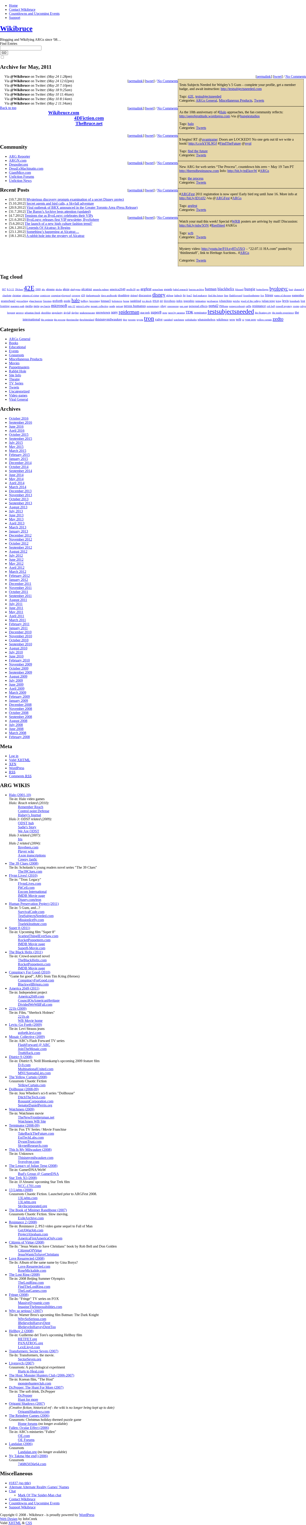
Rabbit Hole (17, 371)
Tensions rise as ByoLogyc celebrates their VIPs (59, 215)
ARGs (264, 171)
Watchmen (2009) (21, 1109)
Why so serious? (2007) (26, 1311)
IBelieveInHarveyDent (34, 1323)
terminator (200, 312)
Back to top (8, 108)
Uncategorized (19, 391)
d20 (83, 295)
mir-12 (71, 306)
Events (14, 351)
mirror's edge (83, 306)
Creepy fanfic (27, 859)
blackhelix (226, 289)
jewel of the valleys (251, 301)
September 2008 (20, 717)
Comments (20, 776)
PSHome (223, 306)
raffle (248, 306)
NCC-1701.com (29, 1186)
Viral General (18, 399)
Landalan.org (27, 1452)
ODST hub (26, 823)
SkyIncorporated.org (32, 1206)
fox (262, 295)
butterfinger (262, 289)
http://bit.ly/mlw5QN (194, 225)
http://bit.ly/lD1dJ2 (192, 198)
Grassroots (16, 355)
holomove (117, 301)
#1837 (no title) (20, 1483)
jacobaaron (212, 301)
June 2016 (16, 426)
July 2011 (16, 604)
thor (125, 319)
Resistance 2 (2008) (23, 1222)
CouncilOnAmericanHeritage (39, 1000)
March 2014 (17, 487)
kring (278, 301)
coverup (76, 295)
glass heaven (35, 301)
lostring (5, 306)
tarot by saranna (176, 312)
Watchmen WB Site (32, 1121)
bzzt (291, 289)
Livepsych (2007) (21, 1363)
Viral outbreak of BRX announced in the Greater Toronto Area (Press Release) (82, 207)
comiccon (45, 295)
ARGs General (206, 100)
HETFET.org (27, 1339)
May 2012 (16, 563)
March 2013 (17, 527)
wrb (190, 233)
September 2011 (20, 596)
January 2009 (18, 700)
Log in (13, 756)
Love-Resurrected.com (34, 1266)
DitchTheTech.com (31, 1097)
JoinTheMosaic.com (32, 1049)
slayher (75, 312)
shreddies (46, 312)
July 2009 (16, 680)
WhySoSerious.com (32, 1319)
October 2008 (18, 713)
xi (243, 319)
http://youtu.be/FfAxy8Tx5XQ (223, 249)
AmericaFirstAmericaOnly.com (40, 1238)
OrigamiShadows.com (34, 1411)
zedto (278, 319)
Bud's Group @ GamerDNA (38, 1174)
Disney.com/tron (29, 900)
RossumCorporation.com (35, 1101)
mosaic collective (99, 306)
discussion (145, 295)
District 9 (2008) (20, 1057)
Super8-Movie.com (31, 948)
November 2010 (20, 636)
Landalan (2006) (20, 1444)
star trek (145, 312)
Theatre (14, 379)
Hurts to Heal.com (31, 1371)
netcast (119, 306)
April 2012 (16, 567)
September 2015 (20, 438)
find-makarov (200, 295)
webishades (191, 319)
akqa (66, 289)
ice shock (147, 301)
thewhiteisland (87, 319)
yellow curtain (264, 319)
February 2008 (19, 737)
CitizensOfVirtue (30, 1250)
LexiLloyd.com (29, 1347)
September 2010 (20, 644)
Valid (19, 760)
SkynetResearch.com (33, 1145)
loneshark (295, 301)
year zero (250, 319)
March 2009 (17, 692)
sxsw (164, 312)
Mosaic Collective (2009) (27, 1037)
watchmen (179, 319)
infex (179, 301)
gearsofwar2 (8, 301)
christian (16, 295)
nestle (112, 306)
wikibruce (222, 319)
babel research (180, 289)
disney (158, 294)
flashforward (235, 295)
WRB (236, 221)
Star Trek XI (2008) (23, 1178)
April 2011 (16, 616)
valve (159, 319)
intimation (200, 301)
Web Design (8, 1519)
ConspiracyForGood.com (36, 980)
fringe (269, 295)
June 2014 (16, 475)
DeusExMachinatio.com (26, 168)
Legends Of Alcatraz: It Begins (48, 228)
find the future (198, 151)
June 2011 (16, 608)
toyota (140, 319)
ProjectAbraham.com (33, 1234)
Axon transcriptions (32, 855)
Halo (222, 112)
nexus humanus (135, 306)
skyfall (67, 312)
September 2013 (20, 503)
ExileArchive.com (31, 1218)
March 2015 (17, 451)
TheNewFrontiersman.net (36, 1117)
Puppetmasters (19, 367)
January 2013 (18, 531)
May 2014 (16, 479)
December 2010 (20, 632)
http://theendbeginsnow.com (199, 171)
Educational (17, 347)
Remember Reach (30, 807)
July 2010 (16, 652)
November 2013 (20, 495)
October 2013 (18, 499)
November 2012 (20, 539)
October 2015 (18, 434)
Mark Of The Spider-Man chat (39, 1495)
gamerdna (298, 295)
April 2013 (16, 523)
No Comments (295, 76)
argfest (192, 206)
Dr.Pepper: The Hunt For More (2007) (36, 1387)
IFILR (156, 301)
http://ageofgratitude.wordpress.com (204, 116)
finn (226, 295)
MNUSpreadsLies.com (34, 1073)
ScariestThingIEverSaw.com (38, 936)
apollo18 (131, 289)
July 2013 (16, 511)
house (126, 301)
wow (232, 319)
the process (195, 178)
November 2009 (20, 664)
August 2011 (18, 600)
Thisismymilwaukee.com (35, 1158)
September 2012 (20, 547)
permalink (264, 76)
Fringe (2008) (18, 1295)
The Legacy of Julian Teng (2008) (33, 1166)
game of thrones (282, 295)
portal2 (213, 306)
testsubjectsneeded (208, 96)
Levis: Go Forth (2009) (25, 1025)
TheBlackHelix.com (32, 960)
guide (67, 301)
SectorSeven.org (29, 1359)
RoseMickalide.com (32, 1270)
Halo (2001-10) (20, 795)
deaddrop (123, 295)
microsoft (59, 305)
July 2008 (16, 725)
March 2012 (17, 571)
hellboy (84, 301)
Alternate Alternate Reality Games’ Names (39, 1487)
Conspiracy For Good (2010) (29, 972)
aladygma (75, 289)
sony (114, 312)
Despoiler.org (18, 164)
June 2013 (16, 515)
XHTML (14, 1523)
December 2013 (20, 491)
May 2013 (16, 519)
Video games (18, 395)
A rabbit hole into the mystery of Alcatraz (55, 236)
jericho (236, 301)
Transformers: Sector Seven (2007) (33, 1351)
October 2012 (18, 543)
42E (191, 96)
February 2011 (19, 624)
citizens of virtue (30, 295)
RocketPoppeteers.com (34, 940)
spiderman (129, 312)
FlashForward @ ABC (34, 1045)
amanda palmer (101, 289)
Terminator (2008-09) (24, 1125)
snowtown (103, 312)
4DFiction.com (89, 117)
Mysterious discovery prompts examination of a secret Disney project (75, 199)
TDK (189, 312)
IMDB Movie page (31, 896)
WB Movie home (30, 1020)
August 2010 (18, 648)
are (138, 289)
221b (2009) (17, 1008)
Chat (12, 1491)
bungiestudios (250, 116)
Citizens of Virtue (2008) (26, 1242)
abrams (50, 289)
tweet (278, 76)
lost (303, 301)
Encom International (32, 892)
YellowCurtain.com (31, 1085)
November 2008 (20, 709)
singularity (57, 312)
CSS (29, 1523)
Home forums (27, 1424)
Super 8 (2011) (19, 928)
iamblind (135, 301)
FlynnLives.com (29, 883)
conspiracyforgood (61, 295)
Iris (20, 839)
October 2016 (18, 418)
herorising (94, 301)
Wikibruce (16, 28)
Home (13, 5)
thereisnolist (72, 319)
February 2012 (19, 576)
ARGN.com (17, 160)
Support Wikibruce (22, 1507)
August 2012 (18, 551)
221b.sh (23, 1016)
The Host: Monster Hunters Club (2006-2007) (41, 1375)
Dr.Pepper (25, 1395)
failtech (178, 295)
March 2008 (17, 733)
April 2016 (16, 430)
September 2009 (20, 672)
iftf (161, 301)
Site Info (15, 375)
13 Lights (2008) (21, 1190)
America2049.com (31, 996)
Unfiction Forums (21, 176)
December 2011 (20, 584)
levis (285, 301)
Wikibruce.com (63, 112)
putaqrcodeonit (237, 306)
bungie (249, 289)
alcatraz (86, 289)
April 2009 (16, 688)
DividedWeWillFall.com (35, 1004)
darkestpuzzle (93, 295)
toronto (132, 319)
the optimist (47, 319)
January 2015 (18, 459)
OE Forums (26, 1440)
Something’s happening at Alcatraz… (52, 232)
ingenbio (188, 301)
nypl (248, 143)
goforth (57, 301)
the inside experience (283, 312)
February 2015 (19, 455)
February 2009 (19, 696)
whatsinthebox (206, 319)
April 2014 (16, 483)
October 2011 (18, 592)
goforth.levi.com (29, 1033)
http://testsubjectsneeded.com (241, 89)
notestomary (153, 306)
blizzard (239, 289)
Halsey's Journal (29, 815)
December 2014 (20, 463)
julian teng (268, 301)
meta (36, 306)
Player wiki (26, 851)
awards (168, 289)
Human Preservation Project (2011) (34, 904)
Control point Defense (33, 811)
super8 (156, 312)
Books (13, 343)
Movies (14, 363)
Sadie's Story (27, 827)
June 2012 (16, 559)
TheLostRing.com (31, 1282)
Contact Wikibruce (22, 9)
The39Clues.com (30, 871)
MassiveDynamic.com (34, 1303)
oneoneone (173, 306)
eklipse (169, 295)
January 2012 (18, 580)
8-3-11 (10, 289)
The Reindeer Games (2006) (29, 1416)
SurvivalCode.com (31, 912)
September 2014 (20, 471)
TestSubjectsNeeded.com (36, 916)
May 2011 (16, 612)
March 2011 (17, 620)
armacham (157, 289)
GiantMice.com (20, 172)
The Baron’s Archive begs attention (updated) (58, 211)
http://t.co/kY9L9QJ (202, 143)
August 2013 (18, 507)
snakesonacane (87, 312)
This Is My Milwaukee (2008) (30, 1149)
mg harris (45, 306)
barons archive (196, 289)
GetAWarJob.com (30, 1230)
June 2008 (16, 729)
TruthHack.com (29, 1053)
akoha (59, 289)
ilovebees (169, 301)
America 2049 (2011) (24, 988)
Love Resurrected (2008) (26, 1258)
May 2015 (16, 447)
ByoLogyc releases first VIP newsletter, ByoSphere (62, 219)
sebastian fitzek (32, 312)
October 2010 (18, 640)
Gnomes (47, 301)
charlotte (6, 295)
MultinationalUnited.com (35, 1069)
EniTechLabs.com (31, 1137)
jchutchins (225, 301)
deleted (134, 295)
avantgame (209, 139)
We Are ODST (28, 831)
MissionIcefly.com (31, 920)
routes (296, 306)
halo (191, 124)
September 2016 (20, 422)
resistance (259, 306)
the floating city (263, 312)
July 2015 (16, 443)
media (29, 306)
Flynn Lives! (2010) (23, 875)
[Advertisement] (182, 11)
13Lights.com (27, 1198)
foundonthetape (251, 295)
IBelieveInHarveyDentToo (37, 1327)
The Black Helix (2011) (26, 952)
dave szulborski (109, 295)
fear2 (189, 295)
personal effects (198, 306)
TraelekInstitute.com (32, 924)
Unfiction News (20, 181)
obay (163, 306)
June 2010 (16, 656)
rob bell (271, 306)
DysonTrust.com (29, 1141)
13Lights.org (27, 1202)
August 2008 (18, 721)
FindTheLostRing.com (34, 1287)
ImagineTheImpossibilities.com (40, 1307)
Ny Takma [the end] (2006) (28, 1456)
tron (149, 318)
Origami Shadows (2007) (27, 1403)
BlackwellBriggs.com (33, 984)
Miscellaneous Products (235, 100)
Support (14, 17)
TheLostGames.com (32, 1291)
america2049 (117, 289)
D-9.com (24, 1065)
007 (4, 289)
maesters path (17, 306)
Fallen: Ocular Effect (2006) (29, 1428)
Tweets (259, 100)
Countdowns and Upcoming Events (34, 13)
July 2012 (16, 555)
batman (211, 289)
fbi (184, 295)
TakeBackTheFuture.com (36, 1133)
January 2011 (18, 628)
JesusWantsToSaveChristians (38, 1254)
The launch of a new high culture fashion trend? (58, 224)
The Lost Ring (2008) (24, 1274)
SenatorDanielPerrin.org (35, 1105)
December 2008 (20, 705)
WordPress (16, 768)
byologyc (278, 288)
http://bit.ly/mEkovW (242, 171)
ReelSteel (218, 225)
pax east (184, 306)
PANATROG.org (30, 1343)
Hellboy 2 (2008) (21, 1331)
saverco (20, 312)
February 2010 (19, 660)
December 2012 (20, 535)
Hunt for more (28, 1399)
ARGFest (188, 194)
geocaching (22, 301)
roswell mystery (284, 306)
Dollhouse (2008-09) (24, 1089)
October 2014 (18, 467)
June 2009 (16, 684)
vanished (168, 319)
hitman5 (106, 301)
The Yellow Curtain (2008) (28, 1077)
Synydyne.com (28, 1162)
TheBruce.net (89, 123)
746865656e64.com (32, 1464)
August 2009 (18, 676)
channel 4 (299, 289)
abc (43, 289)
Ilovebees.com (28, 847)
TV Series (16, 383)
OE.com (24, 1436)
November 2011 (20, 588)
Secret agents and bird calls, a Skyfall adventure (60, 203)
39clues (19, 289)
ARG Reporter (19, 156)
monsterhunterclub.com (34, 1383)
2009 (38, 289)
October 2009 (18, 668)
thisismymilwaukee (108, 319)
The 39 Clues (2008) (23, 863)
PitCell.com (26, 887)
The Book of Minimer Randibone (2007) (38, 1210)
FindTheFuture (230, 143)
